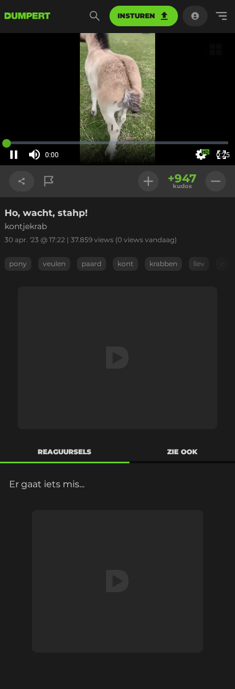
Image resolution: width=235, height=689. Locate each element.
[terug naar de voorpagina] (27, 16)
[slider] (67, 155)
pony (18, 263)
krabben (163, 263)
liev (199, 263)
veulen (54, 263)
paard (92, 263)
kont (125, 263)
